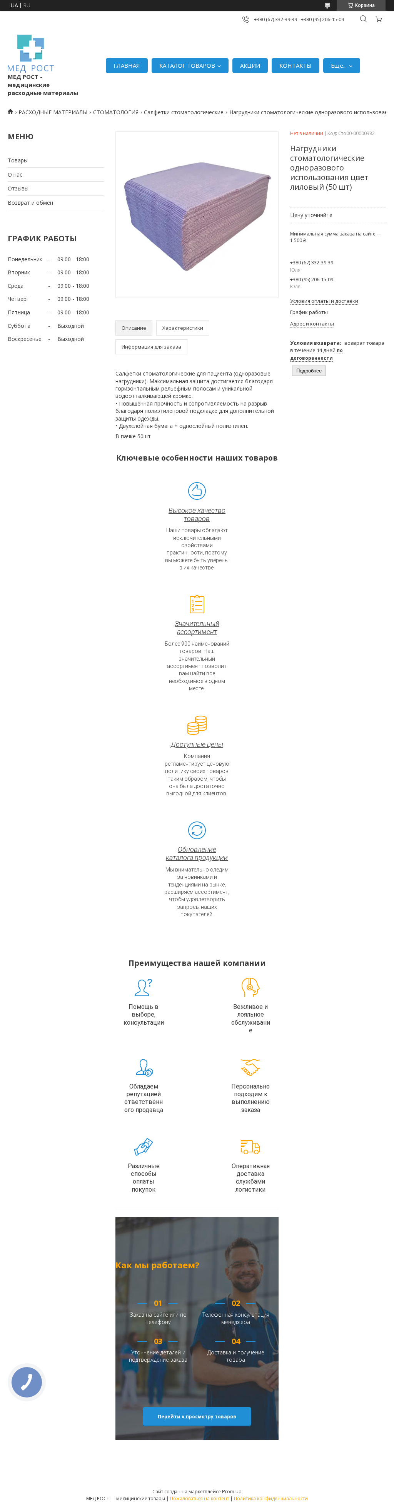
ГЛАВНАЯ (127, 65)
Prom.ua (232, 1491)
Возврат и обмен (30, 202)
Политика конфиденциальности (271, 1498)
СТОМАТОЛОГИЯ (116, 112)
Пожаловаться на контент (199, 1498)
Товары (18, 160)
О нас (15, 174)
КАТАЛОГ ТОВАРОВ (187, 65)
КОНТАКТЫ (295, 65)
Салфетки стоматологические (184, 112)
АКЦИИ (250, 65)
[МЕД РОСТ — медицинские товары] (31, 54)
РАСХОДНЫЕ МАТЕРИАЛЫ (52, 112)
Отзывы (18, 188)
